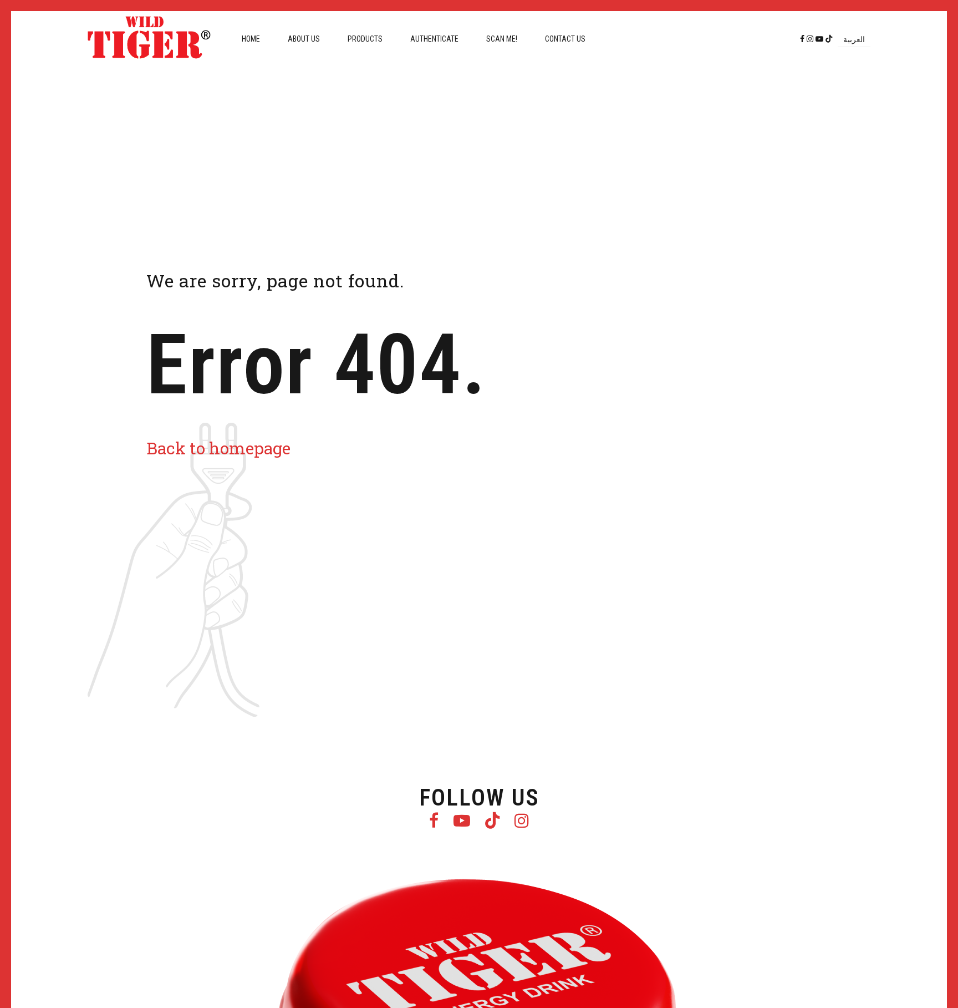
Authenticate (434, 38)
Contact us (565, 38)
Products (365, 38)
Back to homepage (218, 448)
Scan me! (501, 38)
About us (304, 38)
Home (251, 38)
